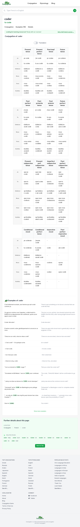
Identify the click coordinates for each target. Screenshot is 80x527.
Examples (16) (21, 27)
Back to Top (40, 445)
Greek (4, 463)
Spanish (4, 473)
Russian (4, 465)
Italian (30, 470)
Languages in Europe (61, 470)
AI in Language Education (62, 463)
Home (4, 495)
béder (51, 437)
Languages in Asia (60, 473)
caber (67, 437)
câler (15, 441)
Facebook (34, 495)
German (4, 486)
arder (16, 437)
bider (59, 437)
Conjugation (32, 3)
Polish (30, 486)
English (4, 475)
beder (42, 437)
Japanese (5, 470)
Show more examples (40, 411)
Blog (53, 3)
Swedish (31, 481)
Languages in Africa (61, 465)
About (4, 498)
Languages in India (60, 468)
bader (25, 437)
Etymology (44, 3)
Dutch (4, 478)
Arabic (4, 468)
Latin (29, 465)
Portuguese (5, 481)
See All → (5, 488)
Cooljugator (7, 428)
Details (30, 27)
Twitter (33, 498)
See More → (58, 488)
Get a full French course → (66, 32)
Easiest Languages (60, 478)
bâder (34, 437)
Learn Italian (58, 486)
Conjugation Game (8, 503)
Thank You (58, 483)
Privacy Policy (6, 508)
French (16, 428)
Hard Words (58, 481)
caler (6, 441)
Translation (42, 43)
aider (7, 437)
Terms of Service (7, 506)
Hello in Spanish (59, 475)
